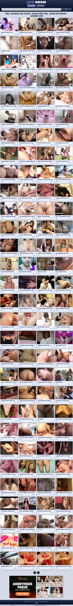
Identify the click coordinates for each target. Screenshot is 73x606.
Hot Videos (31, 6)
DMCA (36, 603)
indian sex (13, 605)
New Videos (40, 6)
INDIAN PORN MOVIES (40, 605)
